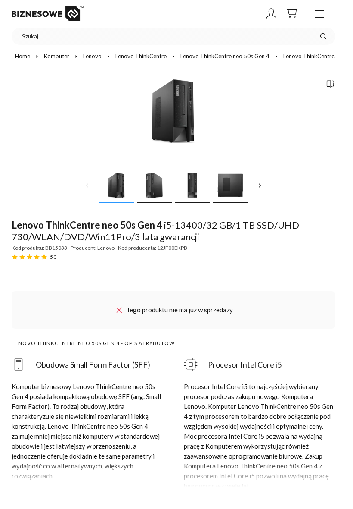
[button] (271, 14)
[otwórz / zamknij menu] (319, 13)
